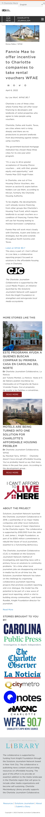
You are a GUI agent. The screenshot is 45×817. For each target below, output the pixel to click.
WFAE (6, 453)
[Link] (6, 10)
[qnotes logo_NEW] (22, 697)
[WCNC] (22, 710)
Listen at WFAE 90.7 (15, 248)
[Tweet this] (19, 85)
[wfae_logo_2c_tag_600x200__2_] (22, 723)
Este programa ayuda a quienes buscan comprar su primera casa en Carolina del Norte (22, 360)
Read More (8, 609)
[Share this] (14, 85)
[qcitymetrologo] (22, 684)
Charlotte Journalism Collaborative (22, 371)
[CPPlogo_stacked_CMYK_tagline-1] (22, 634)
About (39, 803)
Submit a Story (23, 806)
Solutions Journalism (24, 803)
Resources (8, 803)
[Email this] (8, 85)
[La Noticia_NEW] (22, 674)
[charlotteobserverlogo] (22, 658)
